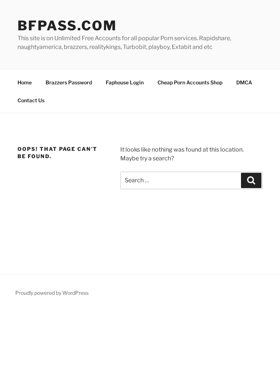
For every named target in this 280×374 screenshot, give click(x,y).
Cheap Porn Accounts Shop (190, 82)
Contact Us (31, 100)
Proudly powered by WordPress (52, 293)
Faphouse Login (125, 82)
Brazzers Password (69, 82)
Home (25, 82)
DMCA (244, 82)
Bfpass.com (67, 26)
